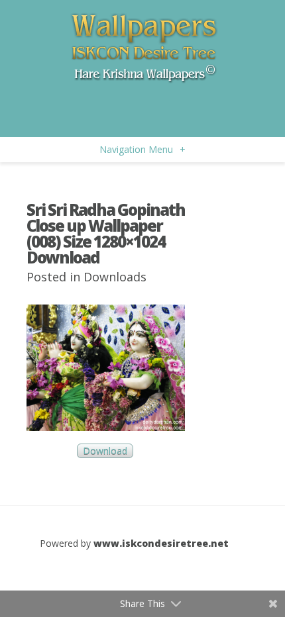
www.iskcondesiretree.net (161, 543)
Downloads (115, 277)
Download (105, 450)
